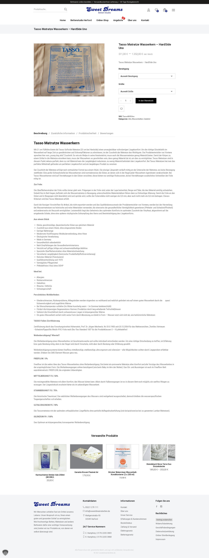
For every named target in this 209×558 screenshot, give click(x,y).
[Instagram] (161, 507)
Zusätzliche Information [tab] (63, 133)
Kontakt (145, 20)
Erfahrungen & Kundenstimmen (133, 519)
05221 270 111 (91, 507)
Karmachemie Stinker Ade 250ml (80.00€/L (50, 476)
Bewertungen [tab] (106, 133)
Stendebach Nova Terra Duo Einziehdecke (158, 465)
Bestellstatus (126, 523)
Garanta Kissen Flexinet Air (86, 472)
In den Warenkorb (146, 101)
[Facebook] (157, 507)
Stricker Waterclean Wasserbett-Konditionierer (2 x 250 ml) (122, 473)
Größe (121, 84)
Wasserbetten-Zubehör (141, 119)
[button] (5, 552)
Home (63, 20)
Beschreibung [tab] (40, 133)
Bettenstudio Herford (81, 20)
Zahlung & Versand (128, 527)
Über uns (132, 20)
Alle (129, 119)
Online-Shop (102, 20)
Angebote (118, 20)
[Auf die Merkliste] (121, 109)
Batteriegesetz (127, 535)
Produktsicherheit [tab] (87, 133)
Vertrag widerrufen (164, 520)
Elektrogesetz (127, 531)
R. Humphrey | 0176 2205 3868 (98, 537)
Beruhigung (124, 69)
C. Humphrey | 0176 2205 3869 (98, 533)
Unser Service (126, 515)
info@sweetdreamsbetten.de (97, 511)
